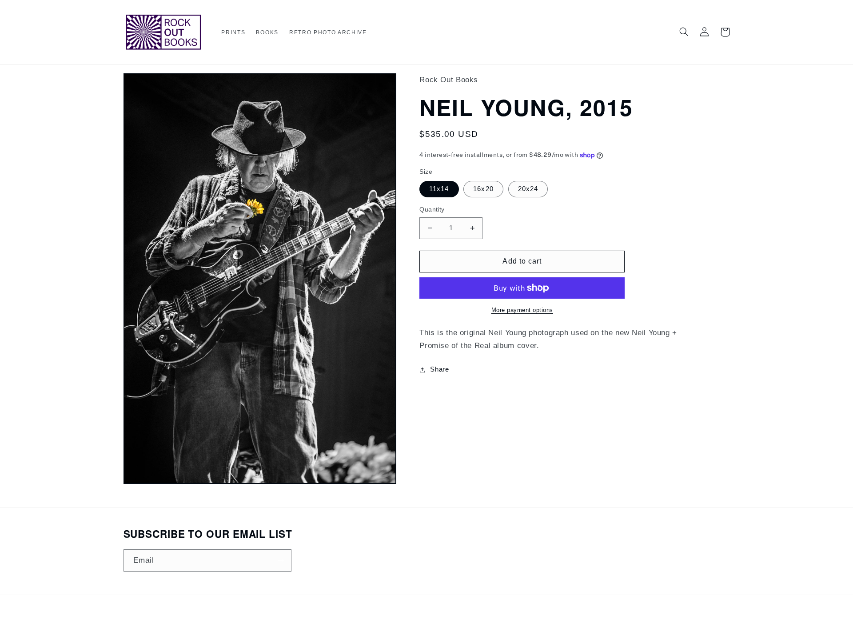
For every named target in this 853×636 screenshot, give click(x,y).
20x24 (528, 188)
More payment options (522, 310)
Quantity (431, 209)
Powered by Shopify (458, 620)
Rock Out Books (411, 620)
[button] (233, 32)
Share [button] (439, 369)
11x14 (439, 188)
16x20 (483, 188)
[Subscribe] (280, 560)
